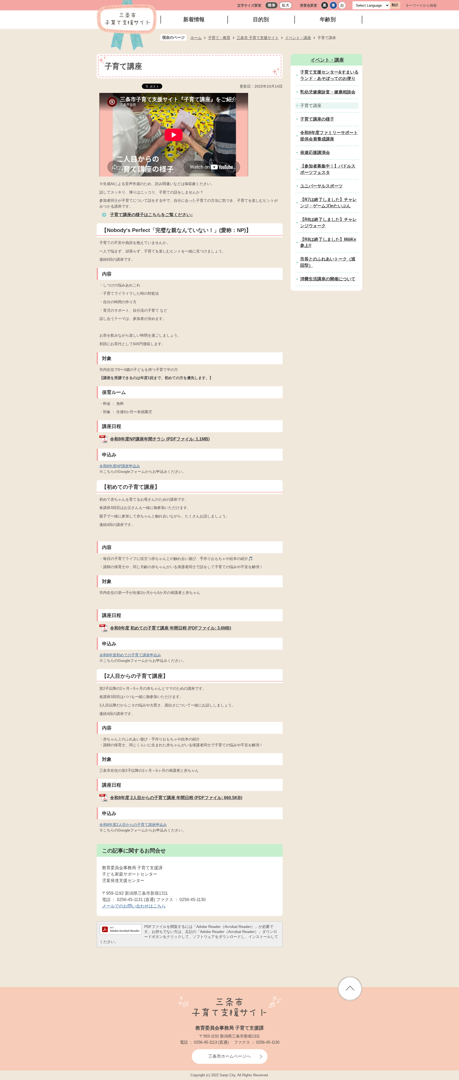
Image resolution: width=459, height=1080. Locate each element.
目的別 (261, 19)
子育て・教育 (219, 38)
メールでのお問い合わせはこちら (134, 906)
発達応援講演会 (315, 152)
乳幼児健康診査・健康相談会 (327, 92)
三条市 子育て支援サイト (258, 38)
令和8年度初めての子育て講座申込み (130, 655)
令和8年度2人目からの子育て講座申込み (133, 824)
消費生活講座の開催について (327, 279)
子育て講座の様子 (317, 119)
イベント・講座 (298, 38)
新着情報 (194, 19)
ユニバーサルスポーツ (321, 186)
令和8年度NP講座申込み (119, 466)
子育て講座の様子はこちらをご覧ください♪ (151, 214)
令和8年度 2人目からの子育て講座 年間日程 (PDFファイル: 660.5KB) (176, 797)
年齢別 (328, 19)
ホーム (196, 38)
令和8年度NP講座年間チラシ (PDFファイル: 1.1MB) (160, 439)
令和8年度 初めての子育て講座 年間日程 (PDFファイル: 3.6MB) (170, 628)
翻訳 (395, 5)
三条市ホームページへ (229, 1056)
